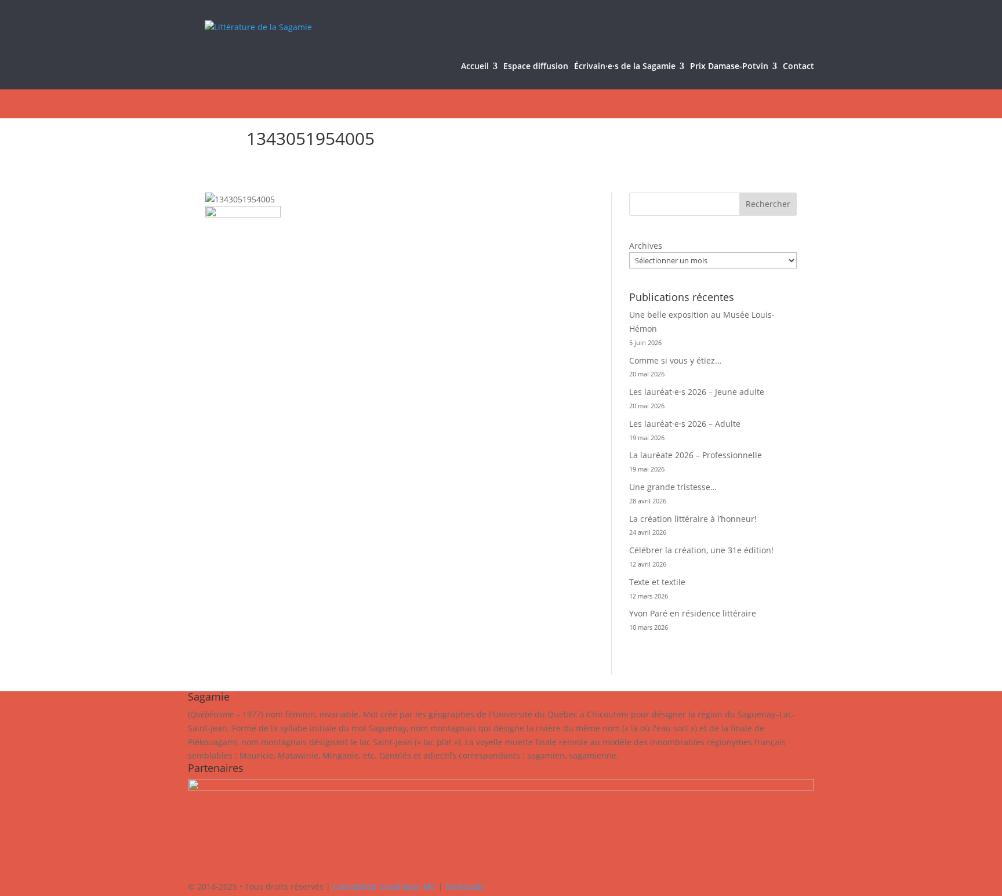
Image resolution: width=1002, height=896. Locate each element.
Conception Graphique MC (384, 886)
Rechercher (768, 203)
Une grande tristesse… (673, 486)
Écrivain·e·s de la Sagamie (625, 66)
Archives (645, 245)
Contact (798, 66)
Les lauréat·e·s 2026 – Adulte (684, 423)
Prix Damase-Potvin (729, 66)
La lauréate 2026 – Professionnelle (695, 454)
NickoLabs (465, 886)
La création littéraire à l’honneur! (693, 518)
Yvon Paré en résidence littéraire (692, 613)
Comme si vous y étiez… (675, 360)
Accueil (475, 66)
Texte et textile (657, 581)
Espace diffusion (535, 66)
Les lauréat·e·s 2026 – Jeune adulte (696, 391)
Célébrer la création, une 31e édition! (701, 550)
